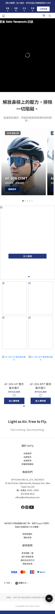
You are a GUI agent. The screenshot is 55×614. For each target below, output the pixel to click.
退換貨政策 (27, 563)
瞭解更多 (12, 189)
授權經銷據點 (27, 464)
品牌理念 (27, 457)
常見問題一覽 (27, 553)
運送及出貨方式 (27, 560)
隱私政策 (27, 537)
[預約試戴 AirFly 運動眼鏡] (49, 598)
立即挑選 (43, 8)
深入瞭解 (29, 255)
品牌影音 (27, 460)
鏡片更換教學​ (27, 556)
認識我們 (27, 453)
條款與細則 (27, 533)
